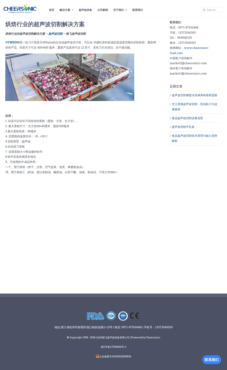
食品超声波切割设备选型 (187, 118)
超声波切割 (55, 33)
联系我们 (212, 360)
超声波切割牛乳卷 (183, 127)
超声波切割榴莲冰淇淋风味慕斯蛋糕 (194, 95)
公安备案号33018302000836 (115, 356)
